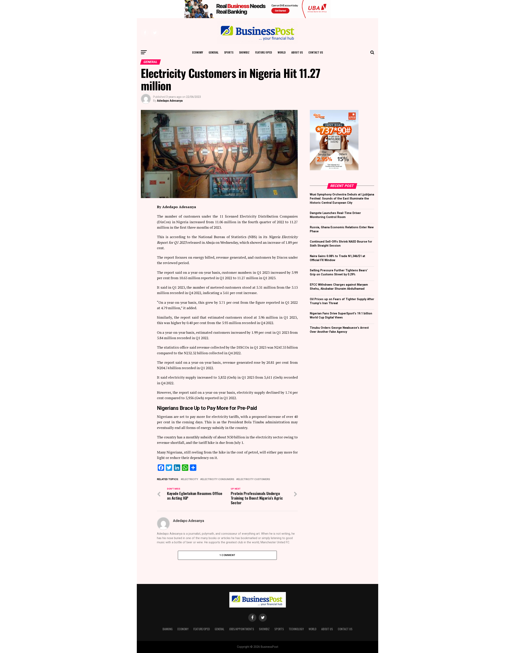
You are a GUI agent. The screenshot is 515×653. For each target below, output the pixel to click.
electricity (190, 479)
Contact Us (315, 52)
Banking (168, 629)
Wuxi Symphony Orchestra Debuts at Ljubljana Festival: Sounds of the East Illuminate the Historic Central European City (342, 198)
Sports (228, 52)
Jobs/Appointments (241, 629)
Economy (197, 52)
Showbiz (244, 52)
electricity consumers (218, 479)
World (282, 52)
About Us (297, 52)
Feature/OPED (263, 52)
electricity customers (254, 479)
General (213, 52)
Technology (296, 629)
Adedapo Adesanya (170, 100)
